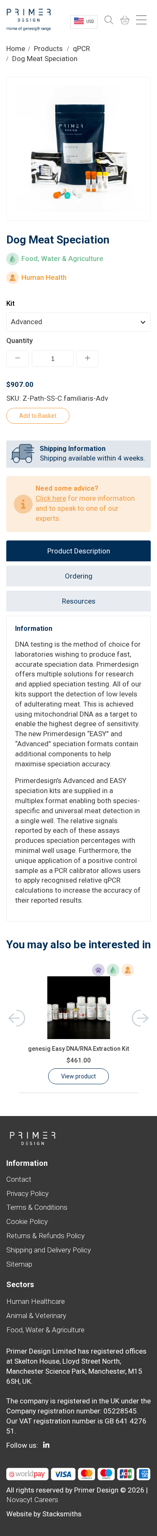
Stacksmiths (62, 1514)
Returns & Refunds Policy (45, 1235)
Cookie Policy (27, 1221)
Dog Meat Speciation (44, 58)
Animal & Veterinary (36, 1315)
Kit (10, 303)
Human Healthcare (35, 1301)
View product (78, 1076)
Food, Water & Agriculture (45, 1330)
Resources (78, 601)
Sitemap (19, 1264)
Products (48, 48)
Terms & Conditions (36, 1207)
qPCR (81, 48)
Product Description (78, 551)
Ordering (79, 576)
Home (15, 48)
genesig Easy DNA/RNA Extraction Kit (78, 1048)
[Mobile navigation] (142, 20)
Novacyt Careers (32, 1499)
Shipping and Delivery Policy (48, 1250)
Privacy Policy (27, 1193)
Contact (18, 1179)
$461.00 (79, 1060)
